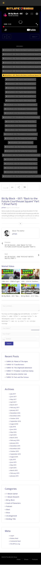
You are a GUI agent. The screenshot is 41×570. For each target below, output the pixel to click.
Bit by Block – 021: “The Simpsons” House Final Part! (21, 134)
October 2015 (14, 451)
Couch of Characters (13, 503)
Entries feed (14, 538)
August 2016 (14, 424)
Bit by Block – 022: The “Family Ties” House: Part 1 (21, 138)
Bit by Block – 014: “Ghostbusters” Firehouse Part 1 (21, 105)
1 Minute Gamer (12, 494)
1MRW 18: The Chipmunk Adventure (19, 368)
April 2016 (13, 435)
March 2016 (14, 438)
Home (18, 559)
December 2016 (15, 413)
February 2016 (14, 440)
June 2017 (13, 397)
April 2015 (13, 468)
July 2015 (13, 459)
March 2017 (14, 405)
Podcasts (35, 559)
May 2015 (13, 465)
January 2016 (14, 443)
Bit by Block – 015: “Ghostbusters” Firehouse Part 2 (21, 109)
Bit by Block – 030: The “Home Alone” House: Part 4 (21, 172)
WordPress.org (15, 544)
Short (8, 509)
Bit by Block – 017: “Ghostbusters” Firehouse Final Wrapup (21, 117)
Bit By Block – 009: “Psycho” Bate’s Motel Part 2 (21, 84)
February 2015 (14, 473)
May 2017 (13, 399)
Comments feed (15, 541)
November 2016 (15, 416)
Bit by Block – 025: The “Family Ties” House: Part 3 (21, 151)
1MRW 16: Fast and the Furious (17, 377)
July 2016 (13, 427)
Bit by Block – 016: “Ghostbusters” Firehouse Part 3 (21, 113)
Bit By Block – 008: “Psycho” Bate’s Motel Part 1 (21, 79)
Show (8, 513)
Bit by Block (10, 500)
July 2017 (13, 394)
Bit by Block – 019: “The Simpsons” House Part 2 (21, 126)
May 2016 (13, 432)
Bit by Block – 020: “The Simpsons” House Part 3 (21, 130)
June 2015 (13, 462)
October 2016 (14, 418)
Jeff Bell (4, 207)
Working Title (11, 519)
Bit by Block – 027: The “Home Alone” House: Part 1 (21, 159)
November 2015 (15, 448)
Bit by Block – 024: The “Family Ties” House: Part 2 (21, 147)
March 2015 (14, 470)
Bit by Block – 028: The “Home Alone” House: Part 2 (21, 163)
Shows (26, 559)
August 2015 (14, 457)
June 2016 (13, 429)
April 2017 (13, 402)
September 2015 (15, 454)
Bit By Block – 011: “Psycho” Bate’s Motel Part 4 (21, 92)
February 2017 (14, 407)
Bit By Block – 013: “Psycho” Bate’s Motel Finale (21, 100)
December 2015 (15, 446)
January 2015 (14, 476)
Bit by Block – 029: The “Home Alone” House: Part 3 (21, 168)
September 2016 (15, 421)
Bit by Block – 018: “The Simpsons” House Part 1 (21, 121)
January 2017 (14, 410)
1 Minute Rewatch (12, 497)
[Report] (25, 187)
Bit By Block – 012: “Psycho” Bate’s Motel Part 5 (21, 96)
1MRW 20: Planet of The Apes (17, 361)
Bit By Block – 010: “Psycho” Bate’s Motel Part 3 (21, 88)
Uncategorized (11, 516)
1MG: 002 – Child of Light (11, 281)
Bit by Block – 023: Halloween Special (21, 142)
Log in (12, 536)
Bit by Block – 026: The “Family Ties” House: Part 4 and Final (22, 155)
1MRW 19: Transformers (15, 364)
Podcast (9, 506)
